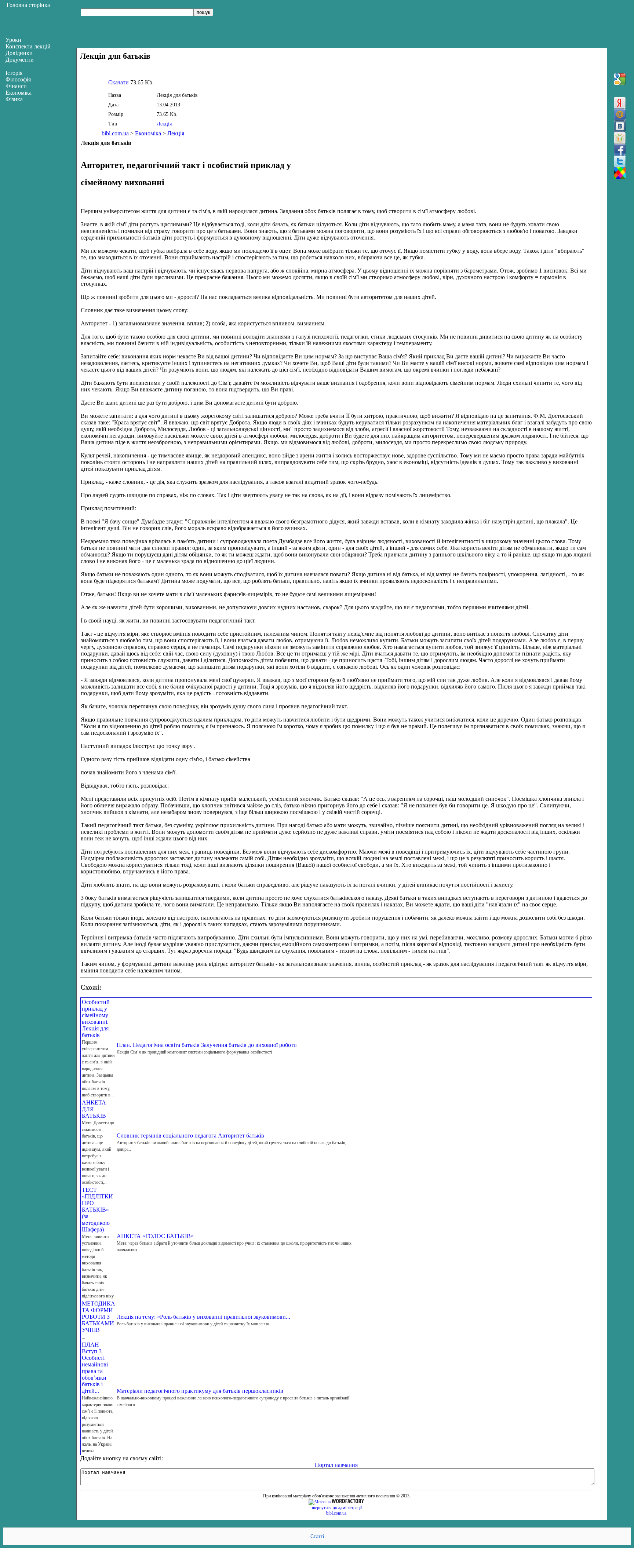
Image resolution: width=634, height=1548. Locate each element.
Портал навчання (336, 1465)
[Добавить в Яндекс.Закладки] (620, 103)
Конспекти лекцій (28, 46)
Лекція (164, 124)
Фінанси (16, 86)
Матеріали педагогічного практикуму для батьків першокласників (200, 1391)
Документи (20, 59)
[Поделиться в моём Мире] (620, 114)
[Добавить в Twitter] (620, 161)
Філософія (18, 79)
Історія (14, 73)
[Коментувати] (620, 173)
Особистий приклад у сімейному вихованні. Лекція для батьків (96, 1018)
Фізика (14, 99)
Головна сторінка (28, 5)
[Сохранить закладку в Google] (620, 79)
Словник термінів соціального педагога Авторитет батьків (190, 1135)
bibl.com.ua (115, 133)
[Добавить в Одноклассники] (620, 138)
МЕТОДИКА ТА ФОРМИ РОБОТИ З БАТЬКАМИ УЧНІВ (98, 1316)
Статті (317, 1536)
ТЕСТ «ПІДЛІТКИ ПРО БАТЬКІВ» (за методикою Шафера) (97, 1210)
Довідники (19, 53)
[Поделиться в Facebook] (620, 150)
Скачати (118, 82)
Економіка (148, 133)
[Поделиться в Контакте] (620, 126)
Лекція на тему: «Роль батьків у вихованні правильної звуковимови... (203, 1317)
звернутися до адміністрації (336, 1507)
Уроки (13, 40)
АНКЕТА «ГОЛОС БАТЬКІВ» (155, 1236)
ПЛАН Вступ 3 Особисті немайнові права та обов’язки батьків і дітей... (95, 1367)
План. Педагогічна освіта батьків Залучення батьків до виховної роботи (207, 1045)
